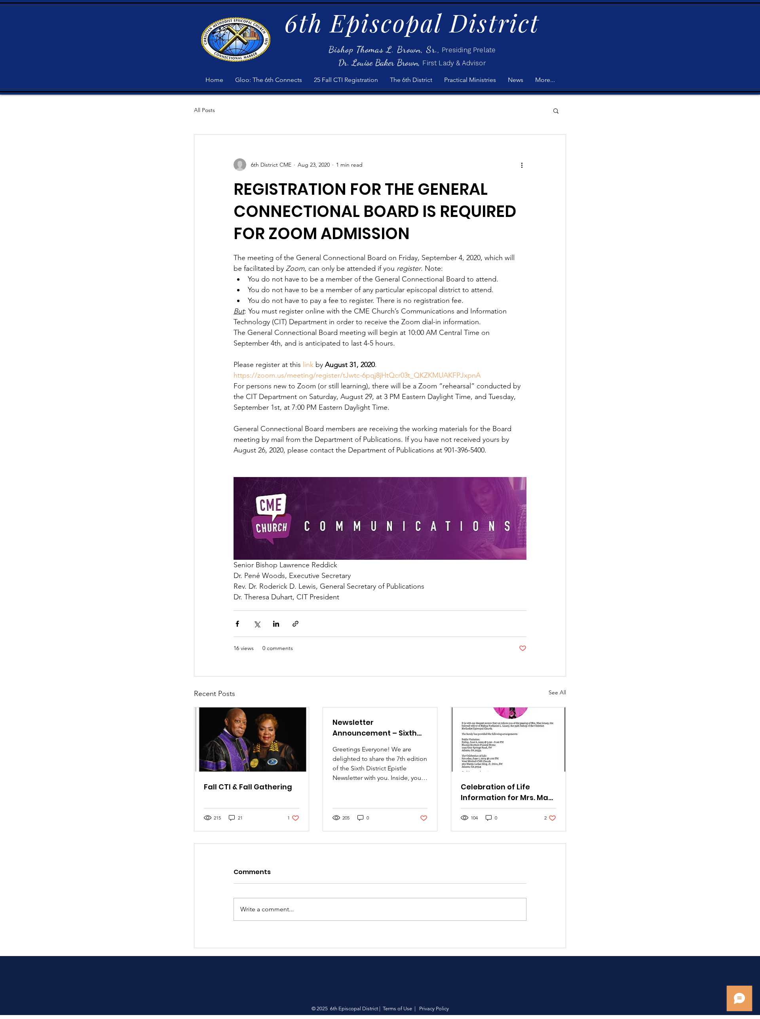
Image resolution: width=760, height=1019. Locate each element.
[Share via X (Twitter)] (256, 623)
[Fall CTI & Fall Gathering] (251, 739)
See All (557, 692)
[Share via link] (295, 623)
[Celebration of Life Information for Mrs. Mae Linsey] (508, 739)
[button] (556, 110)
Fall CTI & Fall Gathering (248, 787)
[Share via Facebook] (237, 623)
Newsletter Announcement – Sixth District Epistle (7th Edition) (374, 727)
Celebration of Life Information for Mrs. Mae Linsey (507, 792)
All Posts (204, 110)
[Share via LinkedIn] (276, 623)
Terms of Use (397, 1008)
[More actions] (521, 164)
